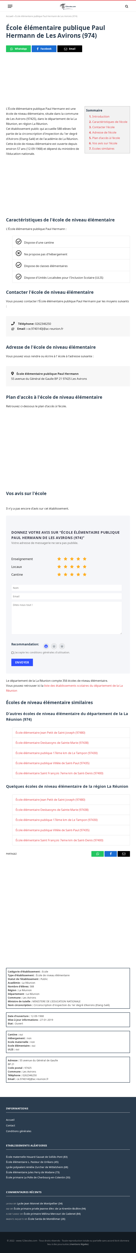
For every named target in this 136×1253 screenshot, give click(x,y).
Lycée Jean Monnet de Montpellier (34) (40, 1203)
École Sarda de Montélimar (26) (46, 1219)
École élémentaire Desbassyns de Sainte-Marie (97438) (52, 743)
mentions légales (79, 1244)
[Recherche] (126, 6)
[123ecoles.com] (68, 6)
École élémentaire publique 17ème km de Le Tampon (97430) (57, 753)
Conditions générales (18, 1131)
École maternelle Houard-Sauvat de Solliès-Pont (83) (36, 1156)
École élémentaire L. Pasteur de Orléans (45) (32, 1162)
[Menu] (10, 6)
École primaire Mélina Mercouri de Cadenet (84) (52, 1213)
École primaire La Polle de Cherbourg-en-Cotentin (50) (38, 1177)
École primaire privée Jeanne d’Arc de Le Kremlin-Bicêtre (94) (50, 1208)
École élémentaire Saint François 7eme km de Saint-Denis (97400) (59, 773)
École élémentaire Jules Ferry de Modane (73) (33, 1172)
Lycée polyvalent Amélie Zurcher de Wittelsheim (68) (37, 1167)
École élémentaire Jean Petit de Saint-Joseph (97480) (50, 732)
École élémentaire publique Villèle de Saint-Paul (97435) (52, 763)
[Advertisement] (68, 81)
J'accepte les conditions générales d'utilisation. (42, 652)
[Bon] (72, 559)
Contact (10, 1125)
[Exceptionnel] (84, 559)
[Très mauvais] (59, 559)
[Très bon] (78, 559)
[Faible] (65, 559)
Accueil (9, 16)
